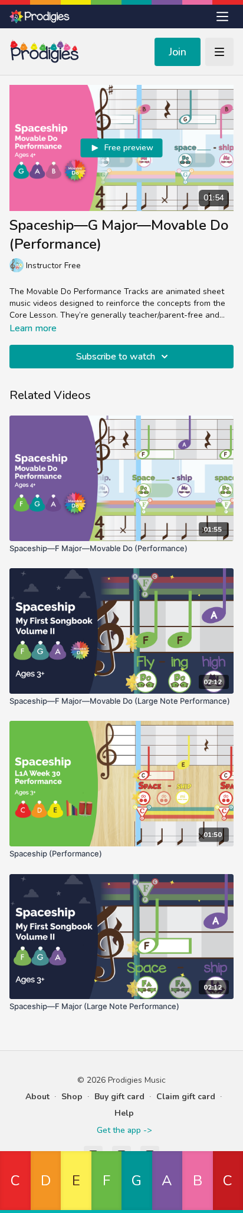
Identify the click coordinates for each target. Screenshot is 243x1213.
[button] (15, 1182)
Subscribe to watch (115, 356)
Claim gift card (185, 1096)
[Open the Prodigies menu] (222, 16)
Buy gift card (119, 1096)
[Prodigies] (40, 16)
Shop (72, 1096)
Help (124, 1113)
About (37, 1096)
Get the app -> (124, 1130)
